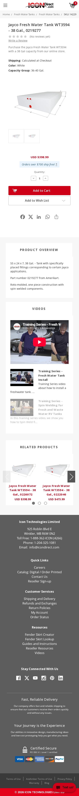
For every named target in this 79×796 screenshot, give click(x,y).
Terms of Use (13, 779)
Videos (39, 309)
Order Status (39, 617)
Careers (39, 567)
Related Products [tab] (39, 447)
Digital (34, 572)
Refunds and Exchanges (39, 603)
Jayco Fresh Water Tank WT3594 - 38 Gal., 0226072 (22, 490)
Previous (7, 477)
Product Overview (39, 250)
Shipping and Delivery (39, 599)
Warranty (34, 783)
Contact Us (40, 577)
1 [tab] (33, 503)
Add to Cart (41, 190)
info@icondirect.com (44, 547)
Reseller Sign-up (39, 581)
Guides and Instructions (39, 644)
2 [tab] (39, 503)
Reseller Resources (39, 648)
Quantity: (39, 172)
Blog (46, 783)
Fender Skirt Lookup (39, 639)
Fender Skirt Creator (39, 634)
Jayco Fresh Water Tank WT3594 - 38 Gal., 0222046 (56, 490)
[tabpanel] (23, 479)
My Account (39, 612)
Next (71, 477)
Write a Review (17, 40)
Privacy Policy (65, 779)
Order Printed (52, 572)
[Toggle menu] (5, 5)
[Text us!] (64, 788)
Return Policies (39, 608)
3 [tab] (45, 503)
